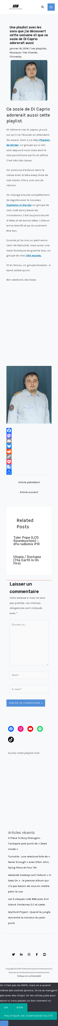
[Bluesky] (29, 446)
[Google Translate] (29, 467)
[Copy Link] (29, 456)
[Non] (4, 1023)
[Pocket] (29, 461)
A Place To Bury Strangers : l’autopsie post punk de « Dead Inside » (27, 843)
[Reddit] (29, 451)
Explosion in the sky (19, 205)
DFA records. (33, 255)
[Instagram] (29, 954)
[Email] (29, 441)
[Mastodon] (29, 435)
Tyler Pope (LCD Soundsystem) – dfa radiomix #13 (26, 541)
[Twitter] (13, 954)
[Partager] (29, 472)
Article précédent (29, 482)
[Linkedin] (21, 954)
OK (6, 1007)
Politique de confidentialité (29, 976)
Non (20, 1007)
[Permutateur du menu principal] (51, 7)
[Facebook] (29, 430)
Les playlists (38, 48)
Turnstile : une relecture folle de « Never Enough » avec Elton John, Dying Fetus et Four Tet (29, 862)
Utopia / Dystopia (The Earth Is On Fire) (27, 560)
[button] (42, 7)
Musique (15, 52)
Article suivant (29, 492)
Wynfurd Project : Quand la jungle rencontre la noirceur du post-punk (29, 917)
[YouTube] (44, 954)
